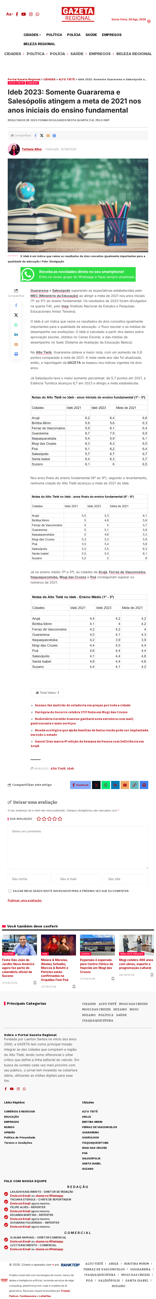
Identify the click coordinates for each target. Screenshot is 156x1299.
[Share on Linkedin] (16, 334)
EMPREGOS (100, 54)
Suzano (120, 1009)
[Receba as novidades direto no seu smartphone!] (28, 274)
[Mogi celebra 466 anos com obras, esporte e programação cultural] (136, 945)
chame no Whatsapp (49, 1195)
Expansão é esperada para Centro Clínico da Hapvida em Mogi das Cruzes (96, 966)
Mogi (134, 1009)
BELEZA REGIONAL (134, 54)
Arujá (103, 572)
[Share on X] (41, 135)
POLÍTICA (35, 54)
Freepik (65, 1290)
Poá (93, 577)
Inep (65, 306)
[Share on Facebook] (35, 135)
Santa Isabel (136, 1280)
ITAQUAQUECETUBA (97, 1020)
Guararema (39, 290)
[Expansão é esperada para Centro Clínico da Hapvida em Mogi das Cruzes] (97, 945)
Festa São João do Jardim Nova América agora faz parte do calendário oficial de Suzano (18, 968)
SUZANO (8, 954)
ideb (70, 768)
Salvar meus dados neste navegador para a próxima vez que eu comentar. (71, 890)
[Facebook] (17, 14)
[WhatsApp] (37, 14)
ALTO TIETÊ (16, 83)
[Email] (48, 135)
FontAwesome (28, 1296)
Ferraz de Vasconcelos (127, 572)
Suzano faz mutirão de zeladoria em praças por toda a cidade (83, 705)
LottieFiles (45, 1296)
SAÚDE (76, 54)
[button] (9, 14)
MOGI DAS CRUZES (131, 954)
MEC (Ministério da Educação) (54, 296)
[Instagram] (31, 14)
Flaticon (13, 1296)
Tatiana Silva (32, 149)
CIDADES (12, 54)
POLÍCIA (57, 54)
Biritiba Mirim (136, 1263)
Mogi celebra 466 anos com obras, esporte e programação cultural (136, 964)
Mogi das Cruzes (73, 577)
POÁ (44, 954)
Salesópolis (61, 290)
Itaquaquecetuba (100, 1275)
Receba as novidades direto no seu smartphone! (81, 272)
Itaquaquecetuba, (44, 577)
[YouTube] (23, 14)
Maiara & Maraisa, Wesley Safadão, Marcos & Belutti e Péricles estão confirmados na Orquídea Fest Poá (54, 970)
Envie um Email (20, 1195)
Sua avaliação (21, 819)
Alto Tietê (44, 352)
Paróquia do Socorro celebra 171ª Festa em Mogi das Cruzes (81, 712)
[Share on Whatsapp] (16, 325)
